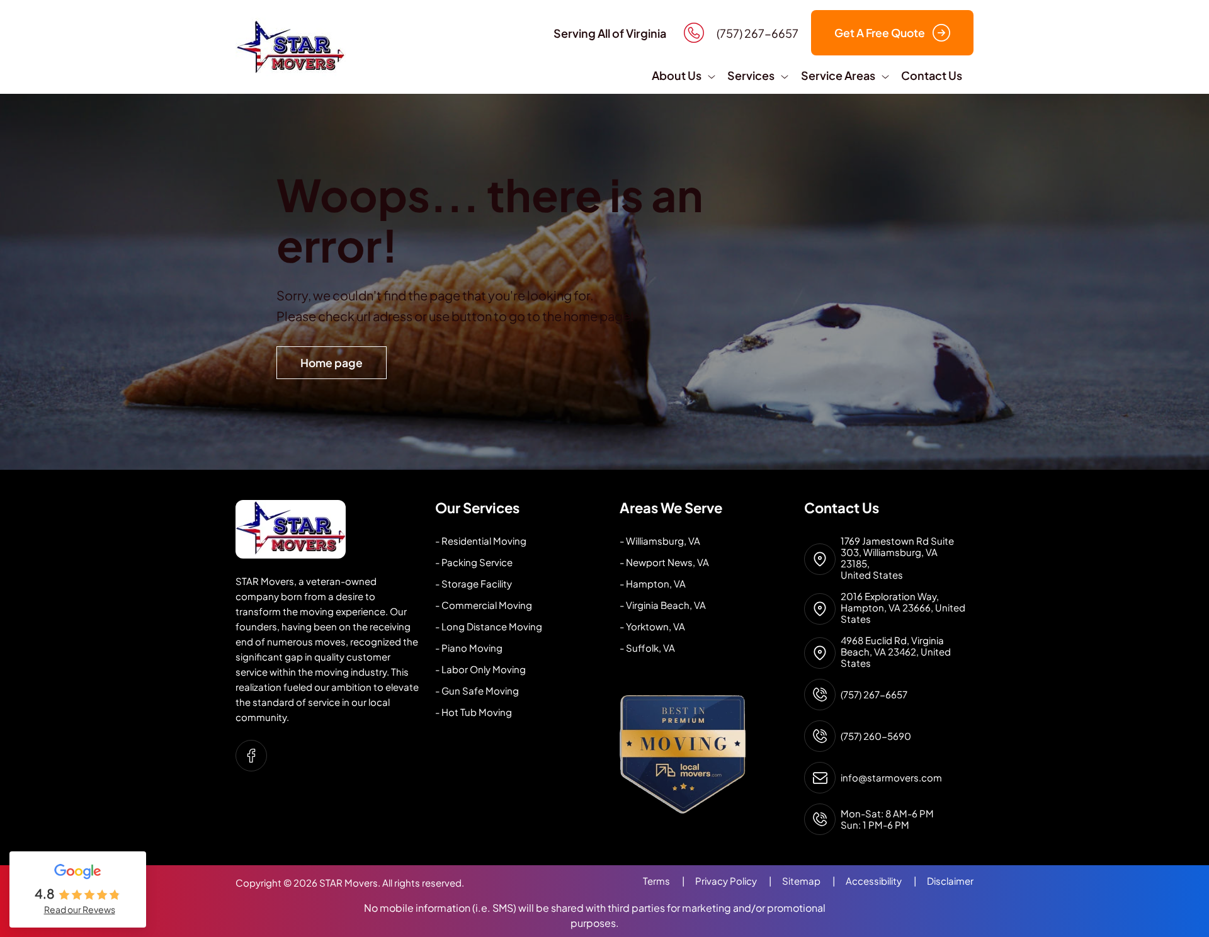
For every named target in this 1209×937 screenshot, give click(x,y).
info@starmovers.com (891, 777)
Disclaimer (950, 881)
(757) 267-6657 (874, 694)
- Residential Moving (480, 541)
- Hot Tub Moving (473, 712)
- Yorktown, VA (652, 626)
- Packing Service (474, 562)
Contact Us (931, 75)
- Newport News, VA (664, 562)
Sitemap (809, 881)
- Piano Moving (468, 648)
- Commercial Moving (483, 605)
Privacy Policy (733, 881)
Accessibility (881, 881)
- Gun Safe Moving (477, 690)
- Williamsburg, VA (660, 541)
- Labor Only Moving (480, 669)
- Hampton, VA (653, 583)
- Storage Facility (473, 583)
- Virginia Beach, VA (663, 605)
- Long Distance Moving (488, 626)
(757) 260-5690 (876, 736)
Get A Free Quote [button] (879, 33)
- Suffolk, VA (647, 648)
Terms (664, 881)
